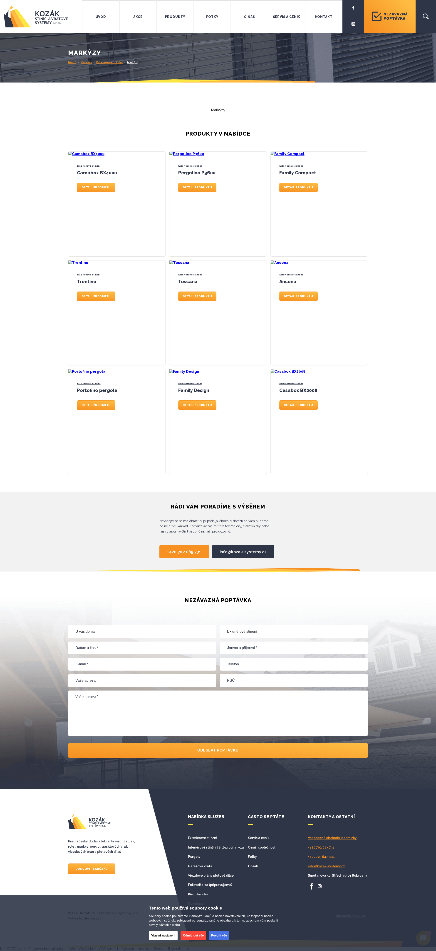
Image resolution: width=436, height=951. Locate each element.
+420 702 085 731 (184, 551)
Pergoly (194, 857)
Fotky (212, 17)
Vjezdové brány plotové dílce (211, 875)
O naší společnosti (262, 847)
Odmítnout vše (193, 935)
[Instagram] (353, 24)
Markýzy (86, 62)
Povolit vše (219, 935)
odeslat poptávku (218, 750)
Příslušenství (198, 894)
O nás (249, 17)
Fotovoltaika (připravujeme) (210, 885)
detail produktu (96, 187)
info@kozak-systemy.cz (243, 551)
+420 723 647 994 (321, 857)
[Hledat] (426, 16)
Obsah (253, 866)
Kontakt (323, 17)
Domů (72, 62)
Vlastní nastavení (163, 935)
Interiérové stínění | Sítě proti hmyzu (216, 847)
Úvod (101, 17)
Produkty (175, 17)
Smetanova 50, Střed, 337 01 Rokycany (337, 875)
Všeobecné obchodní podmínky (332, 838)
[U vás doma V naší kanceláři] (142, 631)
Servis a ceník (286, 17)
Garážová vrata (200, 866)
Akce (137, 17)
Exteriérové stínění (109, 62)
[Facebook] (353, 7)
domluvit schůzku (92, 869)
